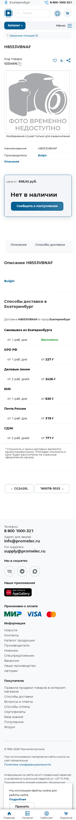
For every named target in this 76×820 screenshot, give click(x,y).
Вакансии (11, 660)
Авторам (11, 671)
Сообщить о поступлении (37, 206)
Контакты (11, 635)
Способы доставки (50, 244)
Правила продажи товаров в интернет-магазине (35, 689)
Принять (22, 806)
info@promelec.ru (22, 541)
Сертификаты (15, 712)
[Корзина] (67, 13)
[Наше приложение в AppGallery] (18, 593)
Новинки (11, 650)
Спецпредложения (19, 655)
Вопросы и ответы (18, 701)
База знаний (13, 717)
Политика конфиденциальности (27, 764)
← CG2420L (19, 488)
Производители (17, 645)
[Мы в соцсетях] (9, 571)
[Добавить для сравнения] (62, 60)
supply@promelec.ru (24, 551)
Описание (11, 161)
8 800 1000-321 (18, 531)
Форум (9, 727)
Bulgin (42, 155)
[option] (38, 102)
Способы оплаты (17, 706)
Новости (11, 630)
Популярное (14, 722)
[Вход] (57, 13)
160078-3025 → (52, 488)
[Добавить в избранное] (55, 60)
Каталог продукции (19, 640)
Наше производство (20, 665)
